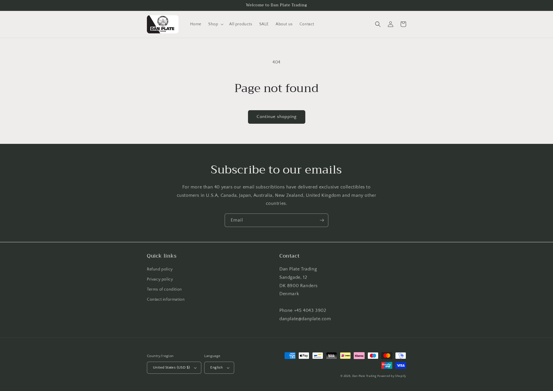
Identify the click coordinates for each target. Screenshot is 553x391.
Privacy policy (160, 279)
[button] (215, 24)
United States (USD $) (171, 367)
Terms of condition (164, 289)
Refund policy (160, 269)
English (216, 367)
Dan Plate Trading (364, 376)
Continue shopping (277, 116)
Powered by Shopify (391, 376)
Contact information (166, 299)
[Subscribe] (321, 220)
